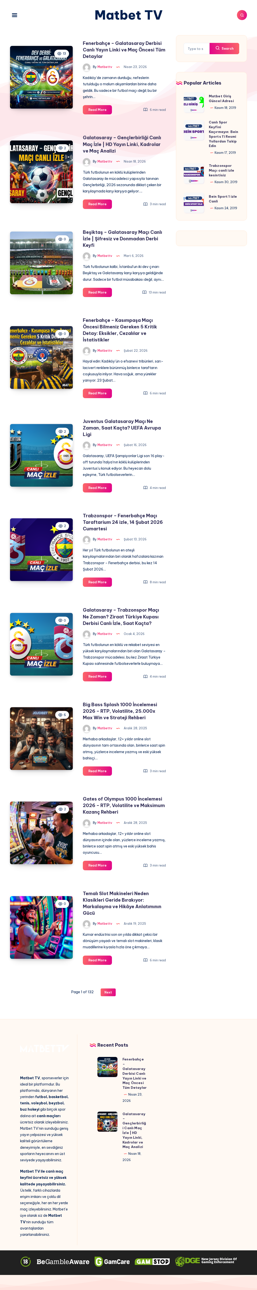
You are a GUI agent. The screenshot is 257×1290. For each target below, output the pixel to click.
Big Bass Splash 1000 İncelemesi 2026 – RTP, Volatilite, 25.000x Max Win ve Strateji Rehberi (120, 711)
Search (227, 48)
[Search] (242, 15)
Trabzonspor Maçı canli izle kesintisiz (221, 170)
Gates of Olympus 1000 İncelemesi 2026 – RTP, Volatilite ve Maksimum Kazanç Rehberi (124, 805)
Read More (100, 110)
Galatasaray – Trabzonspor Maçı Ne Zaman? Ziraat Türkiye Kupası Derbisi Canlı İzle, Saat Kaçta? (121, 616)
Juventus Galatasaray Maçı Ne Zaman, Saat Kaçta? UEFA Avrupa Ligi (122, 427)
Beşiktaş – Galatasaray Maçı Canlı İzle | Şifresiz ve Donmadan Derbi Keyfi (122, 238)
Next (108, 992)
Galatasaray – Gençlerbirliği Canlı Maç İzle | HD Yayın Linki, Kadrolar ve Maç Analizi (122, 144)
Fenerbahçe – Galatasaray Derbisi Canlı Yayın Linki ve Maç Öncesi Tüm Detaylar (124, 49)
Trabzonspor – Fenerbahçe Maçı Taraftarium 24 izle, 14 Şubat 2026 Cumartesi (123, 522)
